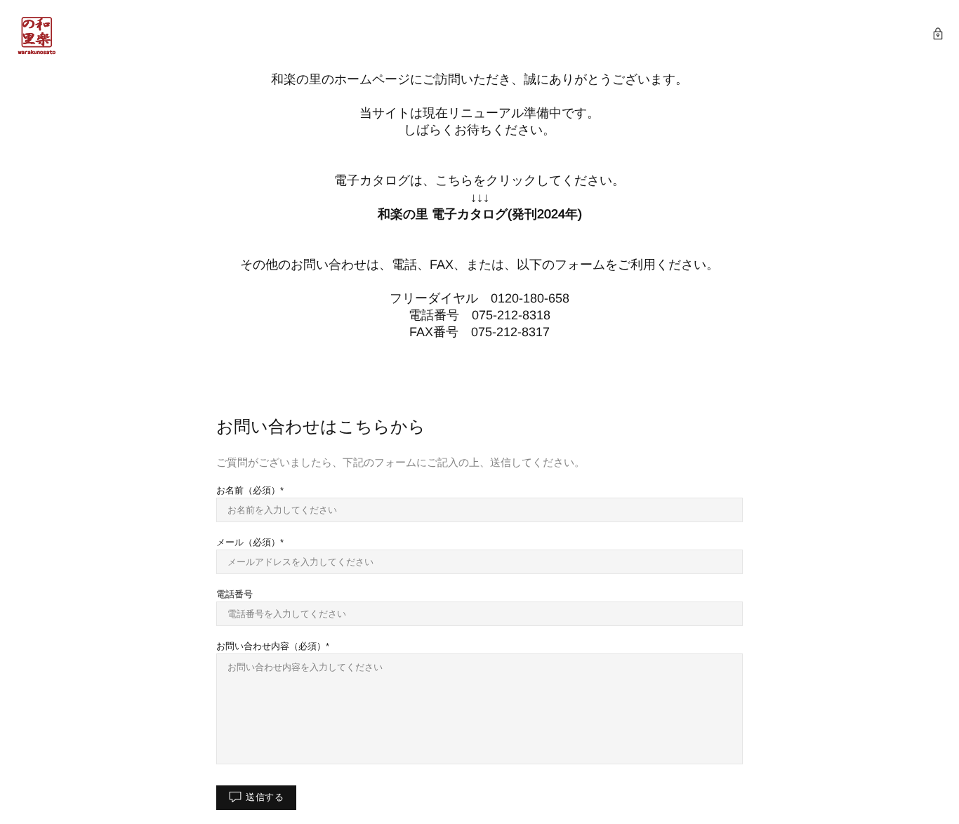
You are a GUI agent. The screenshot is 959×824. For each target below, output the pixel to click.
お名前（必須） (248, 490)
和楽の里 (36, 35)
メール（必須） (248, 542)
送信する (265, 797)
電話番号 (234, 594)
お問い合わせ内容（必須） (271, 646)
